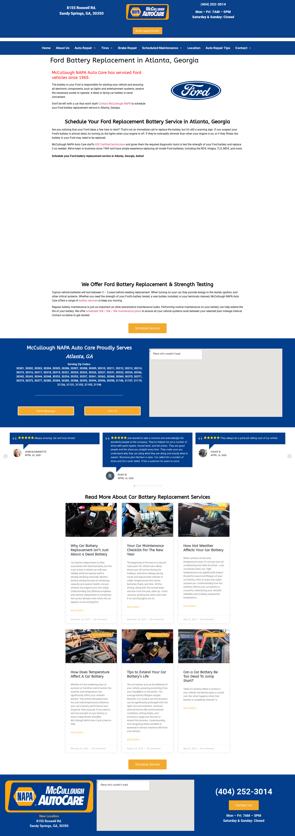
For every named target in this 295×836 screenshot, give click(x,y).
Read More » (77, 610)
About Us (62, 48)
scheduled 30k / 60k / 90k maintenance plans (113, 311)
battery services (88, 300)
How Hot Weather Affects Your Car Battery (203, 548)
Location (193, 48)
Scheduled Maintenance (160, 48)
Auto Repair (83, 48)
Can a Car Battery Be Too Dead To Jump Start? (200, 676)
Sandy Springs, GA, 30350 (81, 13)
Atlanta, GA (79, 356)
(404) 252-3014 (213, 4)
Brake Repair (127, 48)
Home (46, 48)
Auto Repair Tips (218, 48)
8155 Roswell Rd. (81, 8)
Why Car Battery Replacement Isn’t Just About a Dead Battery (90, 550)
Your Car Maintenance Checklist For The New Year (145, 550)
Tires (105, 48)
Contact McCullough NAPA (115, 103)
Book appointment (147, 30)
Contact (241, 48)
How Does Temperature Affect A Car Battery (90, 674)
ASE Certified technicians (110, 144)
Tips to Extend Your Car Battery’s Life (146, 674)
